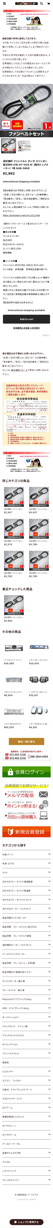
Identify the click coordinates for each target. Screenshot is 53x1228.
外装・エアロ (8, 863)
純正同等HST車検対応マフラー (17, 972)
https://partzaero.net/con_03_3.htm (21, 215)
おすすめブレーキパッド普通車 (16, 890)
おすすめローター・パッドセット (16, 909)
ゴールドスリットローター (14, 954)
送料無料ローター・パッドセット (17, 945)
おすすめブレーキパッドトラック (17, 899)
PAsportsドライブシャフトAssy (17, 999)
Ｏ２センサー (8, 1071)
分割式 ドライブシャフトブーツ (17, 1089)
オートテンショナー (11, 1017)
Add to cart (26, 319)
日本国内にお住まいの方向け (26, 328)
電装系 (5, 1062)
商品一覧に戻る (26, 741)
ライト (5, 872)
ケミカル (6, 1162)
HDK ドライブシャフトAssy (15, 1008)
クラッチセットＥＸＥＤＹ (13, 1035)
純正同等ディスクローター (14, 918)
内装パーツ (7, 854)
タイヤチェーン (9, 1126)
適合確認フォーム (19, 370)
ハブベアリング (9, 1171)
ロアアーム (7, 1107)
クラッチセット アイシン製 (15, 1026)
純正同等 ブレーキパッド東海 (16, 936)
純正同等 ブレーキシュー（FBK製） (19, 963)
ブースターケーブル (11, 1144)
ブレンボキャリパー (11, 1180)
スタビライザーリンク (12, 1098)
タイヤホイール (9, 1135)
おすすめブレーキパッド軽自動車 (17, 881)
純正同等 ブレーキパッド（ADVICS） (19, 927)
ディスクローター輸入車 (13, 981)
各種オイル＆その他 (11, 1153)
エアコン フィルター (12, 1080)
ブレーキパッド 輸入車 (13, 990)
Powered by (23, 1199)
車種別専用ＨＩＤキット (13, 1116)
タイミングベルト (10, 1044)
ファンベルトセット (10, 1053)
